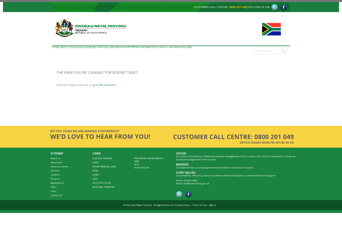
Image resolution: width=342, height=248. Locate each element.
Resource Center (60, 166)
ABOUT (64, 47)
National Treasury (103, 186)
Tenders (55, 174)
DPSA (95, 170)
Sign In (212, 204)
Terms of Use (199, 204)
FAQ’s (53, 186)
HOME (55, 47)
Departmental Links (104, 166)
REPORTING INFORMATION (142, 47)
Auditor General (102, 158)
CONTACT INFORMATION (171, 47)
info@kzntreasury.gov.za (196, 183)
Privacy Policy (182, 204)
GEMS (95, 174)
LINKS (189, 47)
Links (53, 191)
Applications (57, 182)
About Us (55, 158)
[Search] (284, 51)
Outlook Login (101, 182)
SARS (136, 161)
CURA (95, 162)
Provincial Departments (148, 158)
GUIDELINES (90, 47)
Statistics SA (141, 167)
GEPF (95, 178)
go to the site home (104, 85)
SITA (136, 164)
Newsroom (56, 162)
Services (55, 170)
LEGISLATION (76, 47)
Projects (55, 178)
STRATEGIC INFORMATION (111, 47)
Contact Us (56, 195)
